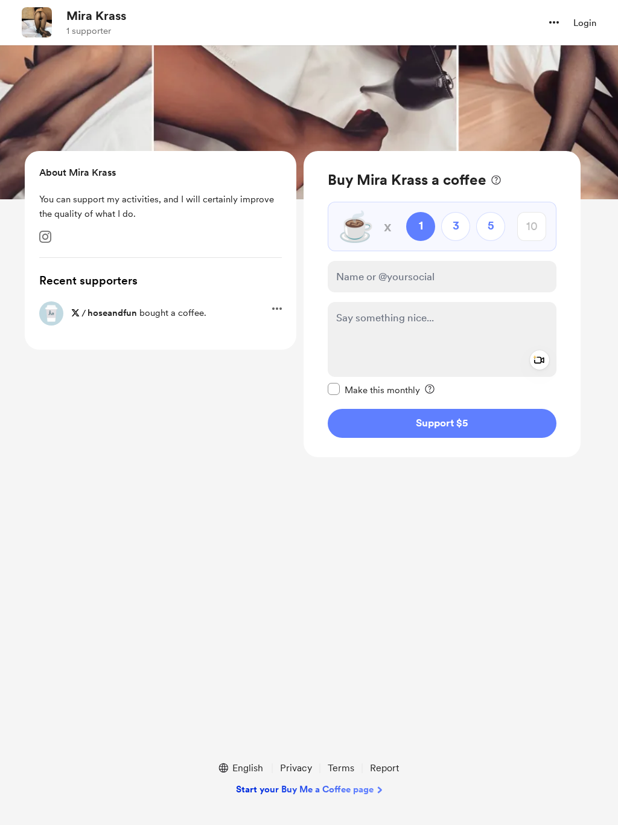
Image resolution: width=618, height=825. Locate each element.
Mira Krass (96, 15)
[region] (442, 304)
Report (384, 768)
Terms (341, 768)
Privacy (296, 768)
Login (584, 23)
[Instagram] (45, 237)
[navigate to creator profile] (37, 22)
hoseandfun (112, 312)
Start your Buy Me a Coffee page (305, 789)
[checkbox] (374, 389)
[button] (554, 22)
